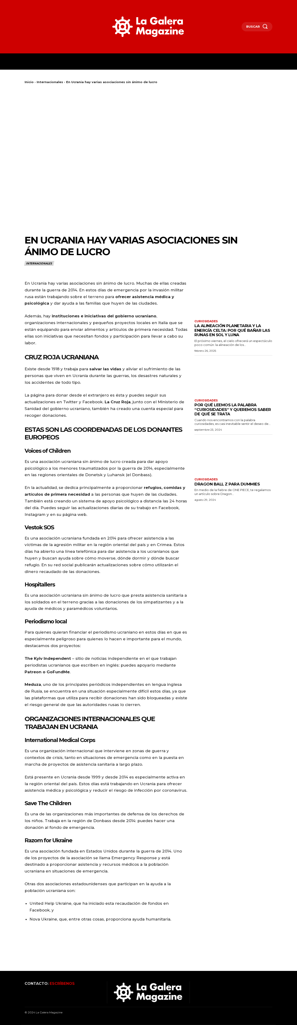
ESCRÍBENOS (62, 983)
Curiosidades (206, 321)
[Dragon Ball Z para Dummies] (233, 455)
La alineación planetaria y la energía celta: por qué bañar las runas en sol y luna (232, 330)
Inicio (29, 82)
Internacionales (50, 82)
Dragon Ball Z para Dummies (227, 484)
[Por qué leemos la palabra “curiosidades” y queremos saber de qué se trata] (233, 376)
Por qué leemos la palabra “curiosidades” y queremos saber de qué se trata (232, 409)
